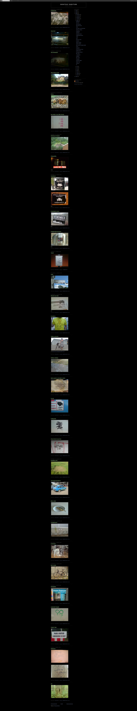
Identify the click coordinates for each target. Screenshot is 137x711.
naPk (52, 274)
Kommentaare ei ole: (66, 27)
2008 (76, 13)
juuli (77, 66)
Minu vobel (53, 501)
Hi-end (52, 398)
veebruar (77, 73)
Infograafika (53, 156)
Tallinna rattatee (54, 357)
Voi (51, 683)
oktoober (77, 17)
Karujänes (53, 316)
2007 (76, 76)
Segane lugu (54, 627)
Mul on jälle (53, 565)
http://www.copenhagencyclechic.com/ (58, 351)
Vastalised (53, 176)
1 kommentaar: (65, 269)
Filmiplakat (53, 586)
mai (77, 69)
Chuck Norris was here (56, 439)
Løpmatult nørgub (55, 607)
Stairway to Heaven (55, 135)
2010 (76, 10)
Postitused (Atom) (57, 705)
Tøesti (52, 253)
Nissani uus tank (54, 295)
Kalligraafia (53, 418)
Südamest (53, 648)
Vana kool (53, 31)
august (77, 20)
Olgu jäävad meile (55, 72)
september (78, 18)
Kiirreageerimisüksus (56, 480)
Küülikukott (53, 10)
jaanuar (77, 74)
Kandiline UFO (54, 460)
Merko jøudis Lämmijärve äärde (58, 378)
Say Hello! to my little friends (57, 114)
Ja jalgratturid (54, 522)
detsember (78, 14)
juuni (77, 67)
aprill (77, 70)
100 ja (52, 94)
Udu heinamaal (54, 52)
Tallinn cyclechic (54, 336)
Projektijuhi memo (55, 211)
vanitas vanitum (68, 4)
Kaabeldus (53, 543)
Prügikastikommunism (56, 231)
